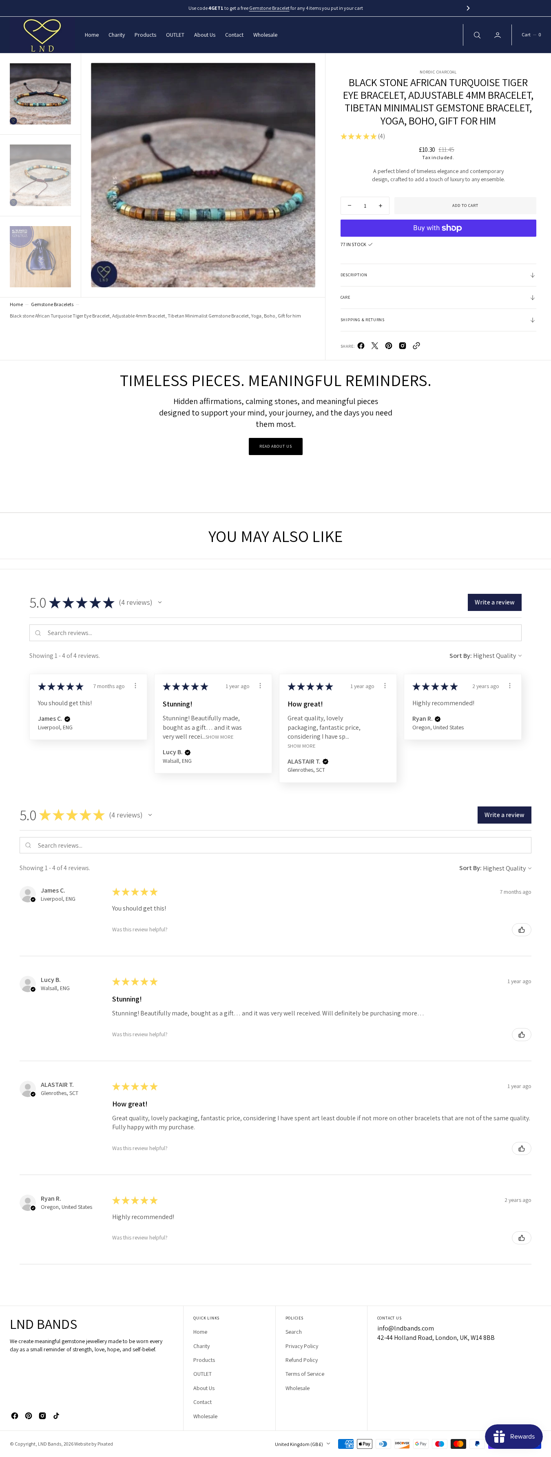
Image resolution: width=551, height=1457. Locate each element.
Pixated (105, 1444)
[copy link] (416, 347)
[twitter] (375, 347)
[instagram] (42, 1416)
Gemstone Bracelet (269, 8)
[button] (531, 34)
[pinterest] (389, 347)
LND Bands (49, 1444)
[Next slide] (468, 8)
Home (16, 304)
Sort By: (460, 655)
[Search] (476, 34)
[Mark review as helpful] (521, 929)
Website (82, 1444)
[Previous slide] (83, 8)
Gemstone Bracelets (52, 304)
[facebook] (361, 347)
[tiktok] (56, 1416)
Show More (220, 736)
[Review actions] (135, 685)
